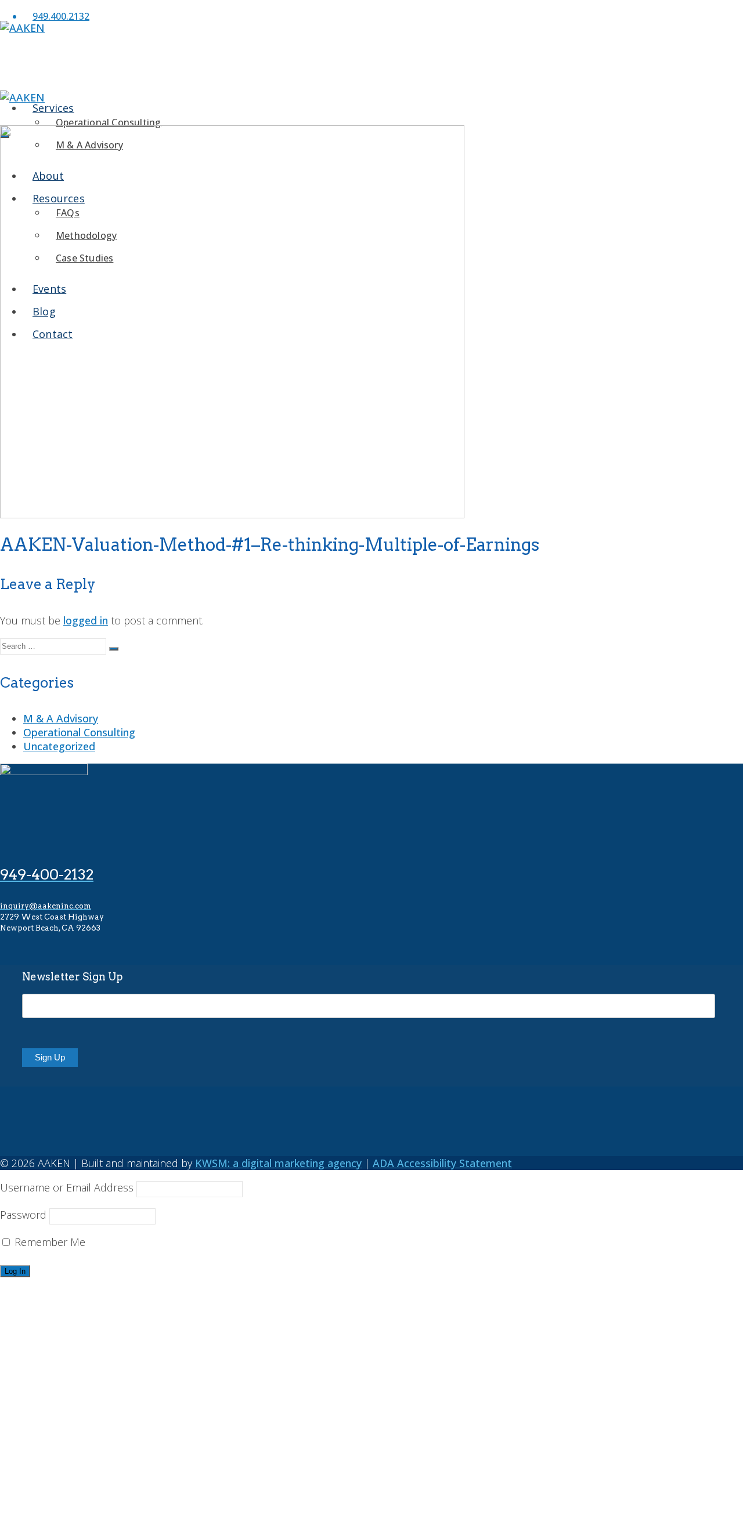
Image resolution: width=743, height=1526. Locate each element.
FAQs (59, 1406)
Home (38, 1293)
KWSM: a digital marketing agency (278, 1163)
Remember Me (48, 1242)
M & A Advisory (60, 718)
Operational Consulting (108, 122)
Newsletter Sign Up (72, 977)
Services (43, 1313)
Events (39, 1475)
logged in (85, 620)
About (38, 1374)
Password (23, 1215)
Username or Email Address (67, 1187)
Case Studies (76, 1446)
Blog (34, 1496)
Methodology (78, 1426)
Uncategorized (59, 746)
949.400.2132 (61, 16)
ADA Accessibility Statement (442, 1163)
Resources (48, 1394)
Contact (42, 1516)
